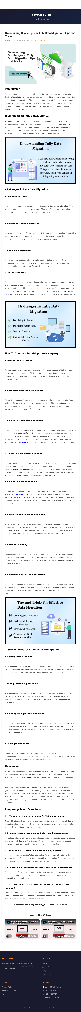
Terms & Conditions (9, 991)
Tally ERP (34, 19)
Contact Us (46, 974)
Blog (44, 971)
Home (44, 963)
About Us (45, 967)
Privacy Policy (7, 987)
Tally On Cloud (44, 19)
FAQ (3, 994)
